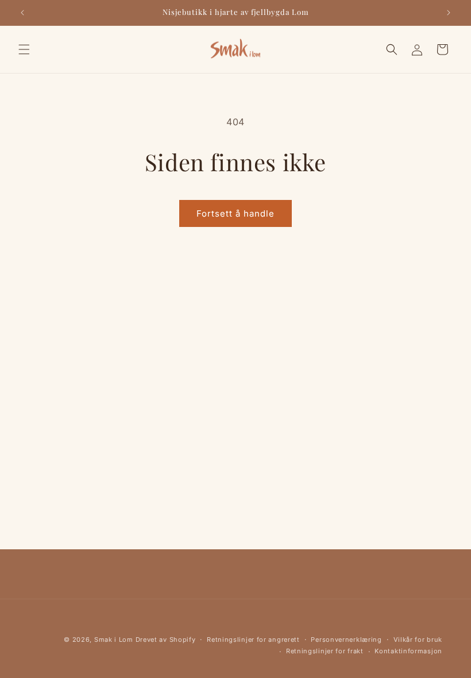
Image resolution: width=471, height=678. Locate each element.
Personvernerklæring (346, 639)
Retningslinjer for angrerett (253, 639)
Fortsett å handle (235, 213)
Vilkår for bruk (418, 639)
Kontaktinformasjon (408, 651)
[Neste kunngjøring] (448, 12)
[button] (24, 49)
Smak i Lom (113, 639)
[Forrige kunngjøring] (22, 12)
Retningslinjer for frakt (325, 651)
